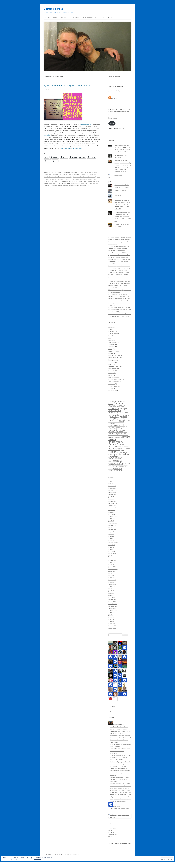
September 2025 (112, 494)
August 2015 (111, 571)
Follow (112, 123)
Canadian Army (112, 405)
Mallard (122, 435)
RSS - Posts (114, 98)
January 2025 (112, 501)
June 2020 (111, 534)
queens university (114, 450)
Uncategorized (112, 390)
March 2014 (111, 597)
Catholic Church (122, 405)
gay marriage (113, 416)
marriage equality (113, 437)
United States (120, 466)
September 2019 (112, 543)
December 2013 (112, 604)
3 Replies (46, 90)
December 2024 (112, 503)
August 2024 (111, 510)
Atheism (110, 327)
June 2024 (111, 512)
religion (112, 451)
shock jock (84, 183)
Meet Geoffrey (65, 17)
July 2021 (110, 527)
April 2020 (111, 538)
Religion (110, 375)
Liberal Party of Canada (114, 435)
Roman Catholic (114, 456)
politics (111, 448)
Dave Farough (92, 177)
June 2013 (111, 617)
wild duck (111, 469)
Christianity (113, 408)
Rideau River (124, 453)
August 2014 (111, 586)
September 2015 (112, 569)
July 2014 (110, 588)
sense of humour (76, 183)
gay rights (112, 418)
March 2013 (111, 623)
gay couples (124, 415)
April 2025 (111, 499)
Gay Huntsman (112, 342)
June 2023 (111, 521)
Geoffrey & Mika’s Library (108, 17)
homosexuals (83, 179)
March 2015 (111, 577)
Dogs (109, 338)
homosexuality (75, 179)
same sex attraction (115, 460)
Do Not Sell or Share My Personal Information (68, 854)
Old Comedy (62, 181)
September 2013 (112, 610)
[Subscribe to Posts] (109, 98)
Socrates (90, 183)
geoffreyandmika (84, 185)
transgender (111, 466)
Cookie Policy (37, 859)
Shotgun (128, 463)
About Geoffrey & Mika (50, 17)
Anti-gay (118, 401)
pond (117, 448)
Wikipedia (47, 135)
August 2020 (111, 532)
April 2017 (111, 558)
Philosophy (111, 371)
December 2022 (112, 523)
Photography (112, 373)
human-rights (114, 430)
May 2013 (111, 619)
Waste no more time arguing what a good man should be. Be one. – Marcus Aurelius (119, 292)
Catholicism (112, 407)
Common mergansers (121, 190)
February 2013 (112, 626)
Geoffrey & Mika (53, 8)
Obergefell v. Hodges (114, 366)
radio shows (57, 183)
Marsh (120, 437)
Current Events (112, 333)
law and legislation (116, 433)
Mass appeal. (118, 175)
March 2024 (111, 514)
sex (125, 463)
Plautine (80, 181)
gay (61, 179)
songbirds (119, 465)
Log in (110, 830)
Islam (125, 432)
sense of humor (66, 183)
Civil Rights (111, 331)
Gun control (112, 420)
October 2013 (112, 608)
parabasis (69, 181)
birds (124, 401)
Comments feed (112, 834)
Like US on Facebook (114, 76)
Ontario (112, 444)
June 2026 (111, 484)
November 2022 (112, 525)
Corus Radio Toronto (82, 177)
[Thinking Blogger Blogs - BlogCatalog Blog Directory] (119, 817)
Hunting (110, 353)
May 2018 (111, 547)
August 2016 (111, 562)
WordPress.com (112, 837)
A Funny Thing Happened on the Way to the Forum (57, 174)
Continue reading (78, 148)
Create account (112, 828)
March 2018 (111, 551)
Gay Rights (111, 344)
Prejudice (122, 448)
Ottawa (120, 444)
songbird (111, 465)
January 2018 (112, 553)
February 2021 (112, 529)
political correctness (93, 181)
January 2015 (112, 582)
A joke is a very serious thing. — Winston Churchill (68, 85)
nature (126, 437)
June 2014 (111, 591)
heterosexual (114, 422)
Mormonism (111, 362)
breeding (110, 404)
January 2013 (112, 628)
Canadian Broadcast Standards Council (54, 177)
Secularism (111, 384)
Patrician (74, 181)
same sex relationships (116, 463)
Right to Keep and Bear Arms (116, 379)
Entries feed (111, 832)
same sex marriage (115, 462)
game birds (111, 415)
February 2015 (112, 580)
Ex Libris (110, 340)
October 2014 (112, 584)
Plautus (85, 181)
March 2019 (111, 545)
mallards (126, 435)
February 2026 (112, 486)
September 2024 (112, 508)
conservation (114, 410)
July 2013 (110, 615)
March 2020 (111, 540)
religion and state (122, 452)
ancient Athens (76, 174)
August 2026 (111, 481)
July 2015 (110, 573)
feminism (127, 412)
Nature (110, 364)
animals (111, 401)
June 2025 (111, 497)
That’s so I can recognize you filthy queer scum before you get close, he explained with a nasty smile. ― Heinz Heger (119, 283)
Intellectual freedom (49, 181)
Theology (111, 388)
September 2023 (112, 516)
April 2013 (111, 621)
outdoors (112, 446)
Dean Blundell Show (54, 179)
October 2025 (112, 492)
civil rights (123, 409)
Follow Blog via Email (114, 105)
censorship (69, 177)
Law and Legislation (113, 357)
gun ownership (121, 420)
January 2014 (112, 602)
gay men (123, 416)
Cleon (74, 177)
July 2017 (110, 556)
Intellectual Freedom (78, 172)
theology (126, 465)
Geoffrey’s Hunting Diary (90, 17)
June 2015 (111, 575)
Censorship (61, 172)
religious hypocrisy (113, 377)
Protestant (127, 448)
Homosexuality (68, 172)
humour (94, 179)
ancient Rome (84, 174)
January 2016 (112, 567)
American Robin (119, 195)
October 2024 (112, 505)
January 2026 (112, 488)
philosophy (120, 446)
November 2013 (112, 606)
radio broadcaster (49, 183)
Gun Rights (111, 347)
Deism (110, 336)
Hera (109, 422)
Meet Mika (76, 17)
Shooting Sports (112, 386)
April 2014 (111, 595)
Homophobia (66, 179)
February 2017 (112, 560)
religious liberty (112, 454)
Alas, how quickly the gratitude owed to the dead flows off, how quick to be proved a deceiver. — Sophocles (119, 275)
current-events (114, 412)
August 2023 (111, 518)
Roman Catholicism (114, 459)
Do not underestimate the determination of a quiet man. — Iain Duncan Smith (120, 751)
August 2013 (111, 612)
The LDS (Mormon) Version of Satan (119, 808)
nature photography (115, 440)
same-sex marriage (113, 382)
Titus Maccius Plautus (56, 185)
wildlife (118, 468)
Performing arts (89, 172)
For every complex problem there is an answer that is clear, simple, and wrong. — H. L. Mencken (119, 268)
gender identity (121, 418)
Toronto (64, 185)
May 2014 (111, 593)
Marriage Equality (113, 360)
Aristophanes (92, 174)
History (110, 349)
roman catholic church (115, 457)
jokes (56, 181)
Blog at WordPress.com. (50, 854)
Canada (118, 403)
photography (126, 446)
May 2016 (111, 564)
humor (89, 179)
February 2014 (112, 599)
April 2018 (111, 549)
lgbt (125, 433)
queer (122, 450)
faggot (123, 412)
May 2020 (111, 536)
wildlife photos (115, 470)
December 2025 (112, 490)
